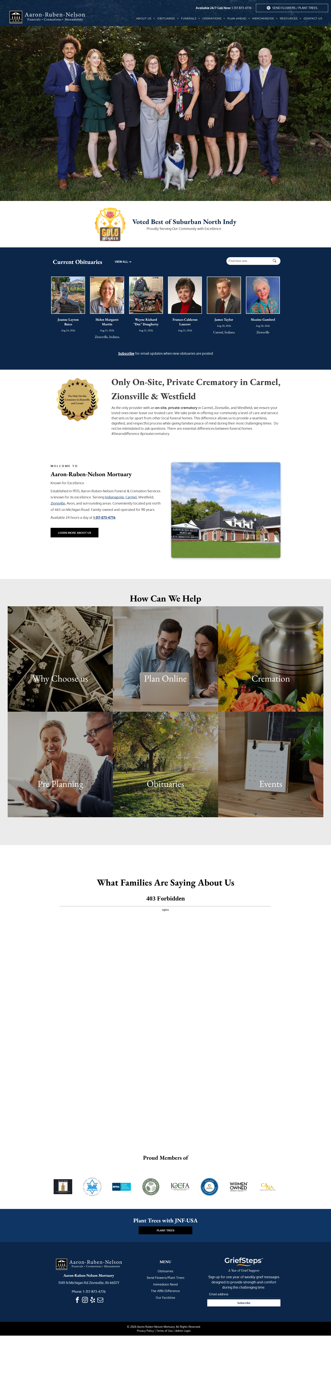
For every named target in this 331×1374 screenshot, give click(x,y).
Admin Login (183, 1330)
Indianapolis (114, 497)
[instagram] (85, 1300)
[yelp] (92, 1300)
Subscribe (126, 353)
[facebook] (77, 1300)
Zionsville (58, 503)
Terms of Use (164, 1330)
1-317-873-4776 (241, 8)
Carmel (131, 497)
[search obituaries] (276, 261)
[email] (100, 1300)
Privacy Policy (145, 1330)
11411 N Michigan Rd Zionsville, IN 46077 (88, 1283)
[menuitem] (145, 19)
